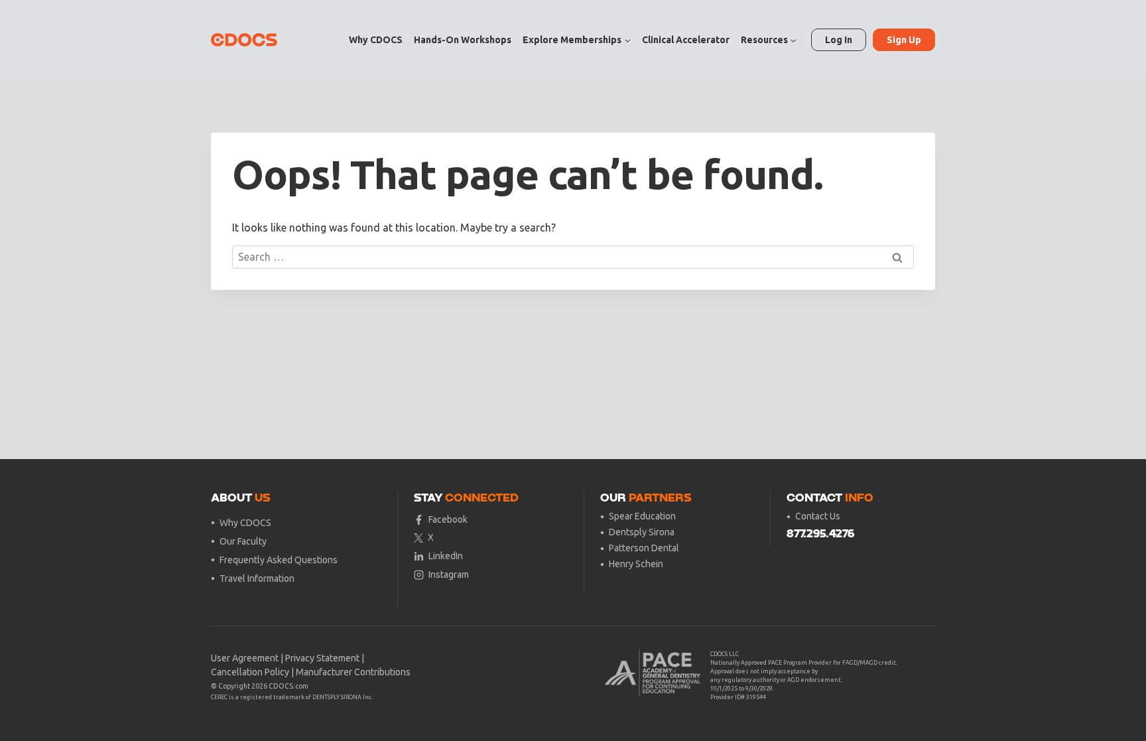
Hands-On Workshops (462, 39)
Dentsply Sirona (641, 532)
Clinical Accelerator (686, 39)
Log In (838, 39)
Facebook (448, 519)
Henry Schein (636, 564)
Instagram (448, 574)
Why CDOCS (376, 39)
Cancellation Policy (250, 672)
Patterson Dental (644, 548)
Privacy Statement (322, 658)
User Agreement (245, 658)
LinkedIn (445, 556)
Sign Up (904, 39)
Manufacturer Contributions (353, 672)
